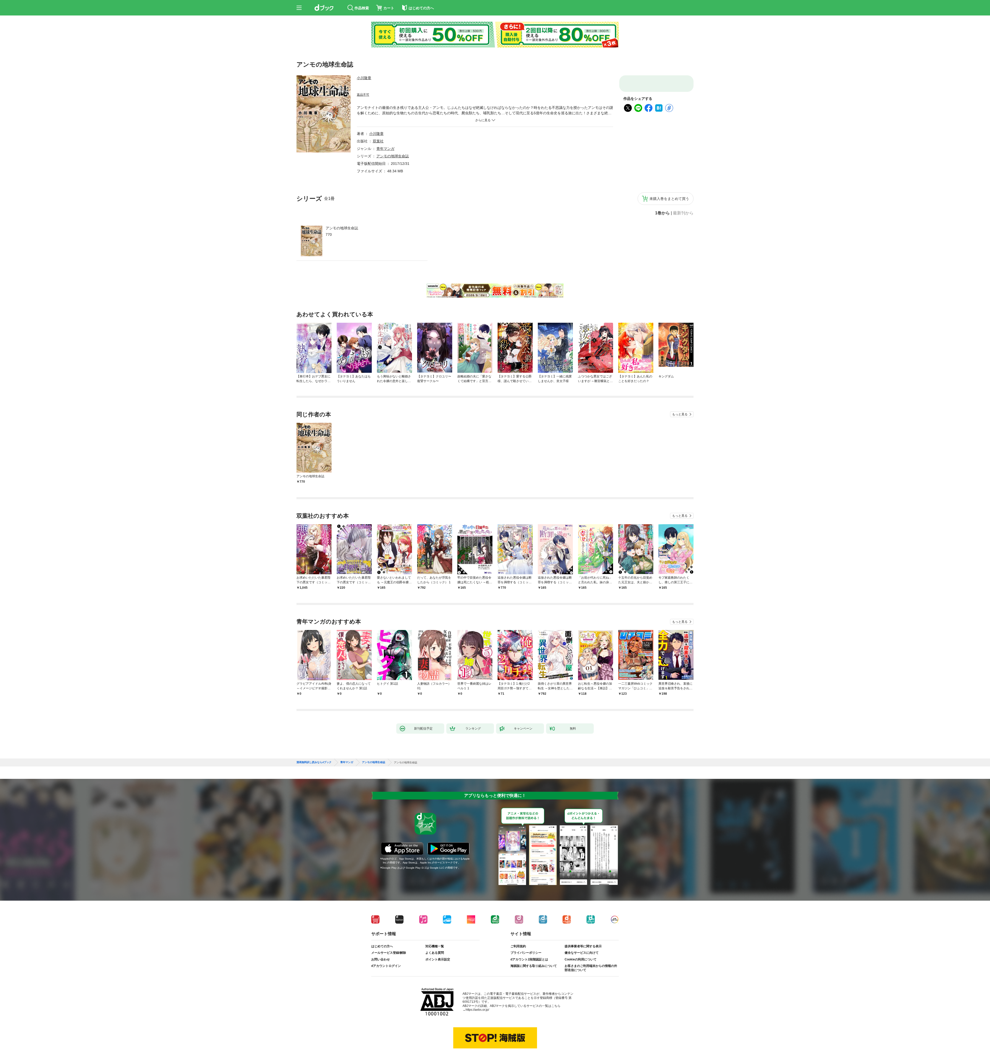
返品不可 (363, 94)
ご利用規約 (518, 950)
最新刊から (683, 213)
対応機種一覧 (434, 950)
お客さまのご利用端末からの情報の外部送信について (591, 972)
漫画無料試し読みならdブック (314, 766)
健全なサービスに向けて (582, 957)
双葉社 (378, 141)
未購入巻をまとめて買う (669, 199)
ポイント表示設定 (437, 963)
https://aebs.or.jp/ (477, 1014)
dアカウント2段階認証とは (529, 963)
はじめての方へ (382, 950)
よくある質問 (434, 957)
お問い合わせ (380, 963)
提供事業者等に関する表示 (583, 950)
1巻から (662, 213)
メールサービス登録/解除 (388, 957)
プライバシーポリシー (525, 957)
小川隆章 (364, 78)
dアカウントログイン (386, 970)
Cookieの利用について (581, 963)
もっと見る (680, 414)
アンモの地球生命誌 (342, 228)
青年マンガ (385, 149)
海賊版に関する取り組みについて (533, 970)
